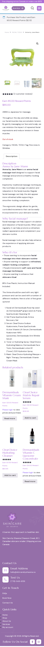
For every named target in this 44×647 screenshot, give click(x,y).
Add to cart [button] (30, 418)
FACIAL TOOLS (17, 32)
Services (6, 624)
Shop (4, 618)
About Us (6, 621)
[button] (37, 43)
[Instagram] (38, 641)
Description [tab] (11, 156)
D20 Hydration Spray (23, 351)
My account (7, 627)
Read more (9, 418)
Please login (7, 409)
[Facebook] (32, 641)
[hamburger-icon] (39, 8)
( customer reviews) (22, 94)
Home (7, 32)
